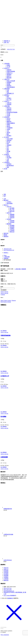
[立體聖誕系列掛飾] (15, 533)
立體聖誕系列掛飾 (8, 534)
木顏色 (8, 129)
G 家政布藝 (7, 106)
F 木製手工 (6, 101)
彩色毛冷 (9, 110)
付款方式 (9, 206)
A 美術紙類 (6, 63)
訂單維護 (12, 230)
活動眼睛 (9, 145)
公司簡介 (9, 201)
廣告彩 (8, 126)
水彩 (8, 131)
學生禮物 (9, 157)
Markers (8, 118)
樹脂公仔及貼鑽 (11, 80)
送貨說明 (12, 217)
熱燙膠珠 (9, 82)
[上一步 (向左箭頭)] (1, 628)
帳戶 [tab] (5, 196)
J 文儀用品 (6, 154)
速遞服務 (12, 214)
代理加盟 (9, 219)
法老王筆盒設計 (8, 560)
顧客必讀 (12, 231)
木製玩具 (9, 102)
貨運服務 (12, 216)
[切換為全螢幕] (2, 627)
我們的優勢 (10, 203)
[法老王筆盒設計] (15, 558)
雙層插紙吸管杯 (8, 508)
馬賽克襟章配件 (11, 87)
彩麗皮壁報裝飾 (11, 71)
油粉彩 (8, 132)
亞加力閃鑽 (10, 138)
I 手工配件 (6, 137)
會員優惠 (12, 225)
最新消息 (6, 233)
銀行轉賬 (12, 208)
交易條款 (12, 228)
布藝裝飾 (9, 109)
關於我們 (6, 200)
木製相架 (9, 104)
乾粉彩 (8, 120)
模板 (8, 91)
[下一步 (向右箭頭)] (2, 628)
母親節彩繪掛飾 (6, 335)
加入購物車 (3, 290)
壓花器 (8, 142)
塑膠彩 (8, 124)
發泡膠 (8, 151)
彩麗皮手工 (10, 73)
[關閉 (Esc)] (5, 627)
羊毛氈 (8, 115)
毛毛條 (8, 113)
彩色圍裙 (3, 416)
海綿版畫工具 (10, 93)
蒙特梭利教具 (10, 165)
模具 (8, 96)
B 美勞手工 (6, 68)
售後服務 (12, 227)
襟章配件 (9, 85)
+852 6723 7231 (11, 49)
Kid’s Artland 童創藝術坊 (10, 595)
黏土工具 (9, 99)
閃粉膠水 (9, 135)
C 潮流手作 (6, 79)
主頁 (5, 198)
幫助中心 (6, 205)
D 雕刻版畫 (7, 88)
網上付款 (12, 209)
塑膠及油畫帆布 (11, 123)
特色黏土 (9, 98)
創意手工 (9, 107)
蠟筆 (8, 134)
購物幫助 (9, 224)
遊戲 (8, 167)
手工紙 (8, 66)
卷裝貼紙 (9, 140)
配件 (8, 153)
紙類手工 (9, 76)
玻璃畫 (8, 84)
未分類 (5, 168)
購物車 (5, 235)
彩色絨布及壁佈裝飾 (12, 112)
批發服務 (12, 220)
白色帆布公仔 (5, 376)
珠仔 (8, 146)
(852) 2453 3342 (7, 589)
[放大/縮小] (1, 627)
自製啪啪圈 (4, 457)
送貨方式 (9, 212)
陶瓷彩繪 (9, 77)
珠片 (8, 148)
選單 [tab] (5, 194)
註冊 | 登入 (6, 42)
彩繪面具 (9, 69)
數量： (2, 286)
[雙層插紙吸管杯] (15, 507)
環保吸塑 (9, 74)
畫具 (8, 149)
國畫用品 (9, 121)
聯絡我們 (6, 236)
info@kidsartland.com (9, 250)
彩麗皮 (8, 65)
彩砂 (8, 143)
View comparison (5, 634)
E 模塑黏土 (6, 95)
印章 (8, 90)
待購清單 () (7, 40)
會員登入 (6, 252)
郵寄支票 (12, 211)
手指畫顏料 (10, 127)
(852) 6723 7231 (7, 588)
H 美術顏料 (7, 117)
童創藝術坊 (10, 598)
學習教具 (9, 164)
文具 (8, 159)
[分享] (4, 627)
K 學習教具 (7, 162)
